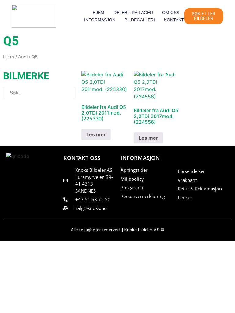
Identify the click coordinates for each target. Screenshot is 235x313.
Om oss (170, 12)
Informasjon (99, 19)
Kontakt (174, 19)
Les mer (96, 134)
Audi (23, 57)
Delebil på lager (133, 12)
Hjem (98, 12)
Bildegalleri (140, 19)
